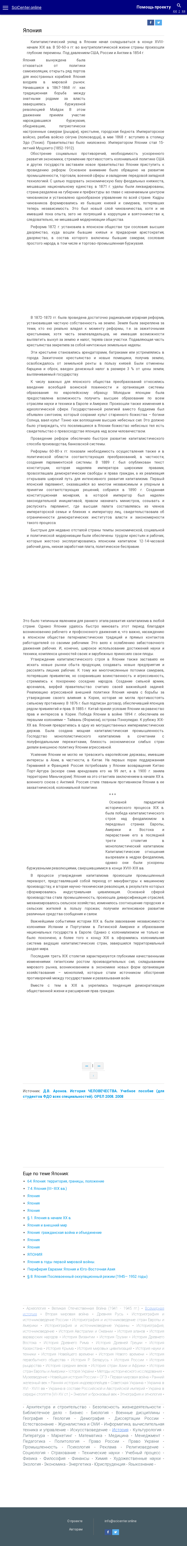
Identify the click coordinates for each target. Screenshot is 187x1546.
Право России (104, 1441)
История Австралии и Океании (86, 1331)
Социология (34, 1452)
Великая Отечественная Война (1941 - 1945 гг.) (95, 1308)
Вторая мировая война (67, 1314)
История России (129, 1360)
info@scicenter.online (121, 1521)
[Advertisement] (126, 92)
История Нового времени (121, 1354)
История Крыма (59, 1348)
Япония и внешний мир (47, 1225)
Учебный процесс (143, 1452)
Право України (143, 1441)
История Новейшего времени (67, 1354)
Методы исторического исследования (129, 1371)
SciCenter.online (27, 7)
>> (183, 11)
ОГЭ (103, 1377)
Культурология (147, 1429)
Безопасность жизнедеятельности (126, 1406)
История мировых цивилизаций (104, 1348)
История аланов (131, 1331)
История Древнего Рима (66, 1342)
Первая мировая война (129, 1377)
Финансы (80, 1458)
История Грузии (113, 1337)
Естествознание (38, 1424)
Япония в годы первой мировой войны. (61, 1262)
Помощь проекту (154, 7)
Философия (54, 1458)
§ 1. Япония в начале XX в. (49, 1218)
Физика (30, 1458)
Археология (36, 1308)
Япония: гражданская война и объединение (64, 1232)
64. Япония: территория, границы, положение (65, 1181)
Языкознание (140, 1464)
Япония (33, 1196)
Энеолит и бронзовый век (95, 1394)
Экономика (54, 1464)
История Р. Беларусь (90, 1360)
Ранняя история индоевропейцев (79, 1382)
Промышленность (40, 1447)
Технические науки (101, 1452)
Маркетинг (61, 1435)
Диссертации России (136, 1418)
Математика (90, 1435)
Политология (67, 1441)
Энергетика (80, 1464)
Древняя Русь (110, 1314)
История (120, 1429)
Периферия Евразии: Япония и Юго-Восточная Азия (71, 1269)
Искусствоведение (89, 1429)
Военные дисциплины (138, 1412)
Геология (61, 1418)
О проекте (75, 1521)
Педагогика (34, 1441)
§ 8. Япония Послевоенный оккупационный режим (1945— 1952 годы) (87, 1276)
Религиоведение (142, 1447)
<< (175, 11)
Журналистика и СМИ (79, 1424)
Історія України (81, 1371)
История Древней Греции (119, 1342)
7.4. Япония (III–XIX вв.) (47, 1188)
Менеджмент (147, 1435)
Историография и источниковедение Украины (87, 1325)
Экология (32, 1464)
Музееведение (35, 1377)
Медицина (118, 1435)
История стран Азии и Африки (118, 1365)
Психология (78, 1447)
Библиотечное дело (42, 1412)
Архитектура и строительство (56, 1406)
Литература (34, 1435)
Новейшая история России (73, 1377)
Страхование (63, 1452)
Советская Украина (127, 1382)
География (33, 1418)
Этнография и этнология (141, 1394)
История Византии (78, 1337)
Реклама (108, 1447)
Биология (100, 1412)
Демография (92, 1418)
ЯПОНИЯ (34, 1254)
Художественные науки (137, 1458)
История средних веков (66, 1365)
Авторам (76, 1529)
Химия (101, 1458)
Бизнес (76, 1412)
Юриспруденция (109, 1464)
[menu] (5, 7)
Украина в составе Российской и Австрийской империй (97, 1388)
